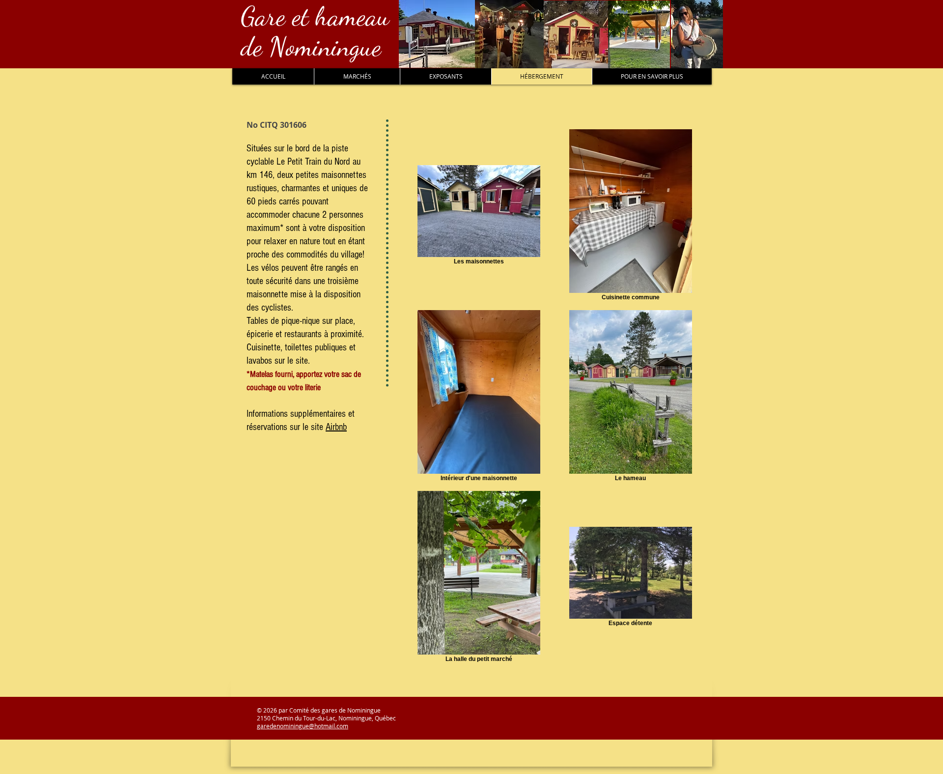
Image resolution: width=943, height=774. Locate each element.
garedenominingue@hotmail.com (302, 726)
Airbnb (336, 427)
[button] (357, 76)
